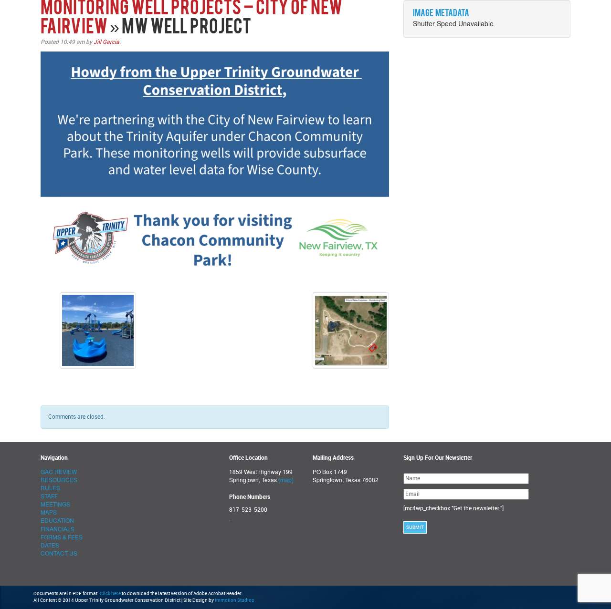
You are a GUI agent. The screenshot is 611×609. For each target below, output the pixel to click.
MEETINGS (55, 504)
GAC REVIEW (59, 471)
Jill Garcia (106, 42)
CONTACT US (59, 553)
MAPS (49, 512)
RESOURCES (59, 479)
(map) (286, 479)
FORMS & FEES (62, 537)
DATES (50, 545)
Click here (110, 594)
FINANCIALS (57, 529)
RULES (50, 488)
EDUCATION (57, 520)
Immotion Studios (234, 600)
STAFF (49, 496)
